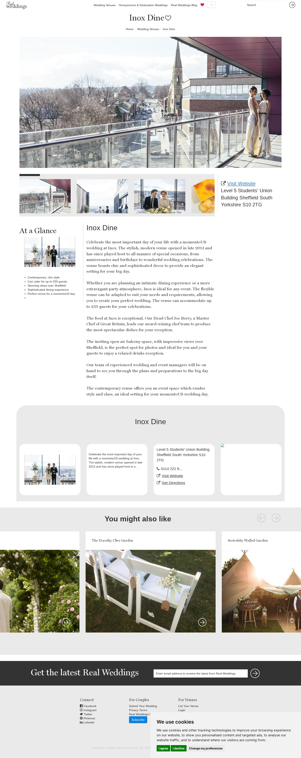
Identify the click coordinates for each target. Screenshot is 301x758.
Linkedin (88, 722)
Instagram (90, 710)
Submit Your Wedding (143, 706)
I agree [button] (163, 748)
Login (181, 710)
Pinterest (89, 718)
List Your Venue (188, 706)
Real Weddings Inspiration (146, 714)
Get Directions (173, 483)
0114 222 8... (171, 469)
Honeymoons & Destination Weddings (143, 5)
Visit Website (241, 183)
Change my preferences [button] (206, 748)
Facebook (89, 706)
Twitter (87, 714)
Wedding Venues (104, 5)
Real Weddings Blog (184, 5)
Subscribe (138, 719)
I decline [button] (178, 748)
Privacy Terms (138, 710)
